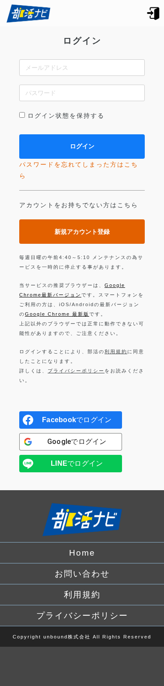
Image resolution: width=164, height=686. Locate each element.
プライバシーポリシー (76, 370)
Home (82, 552)
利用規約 (116, 351)
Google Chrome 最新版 (57, 314)
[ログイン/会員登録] (153, 13)
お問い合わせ (82, 573)
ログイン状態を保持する (66, 115)
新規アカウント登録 (82, 231)
